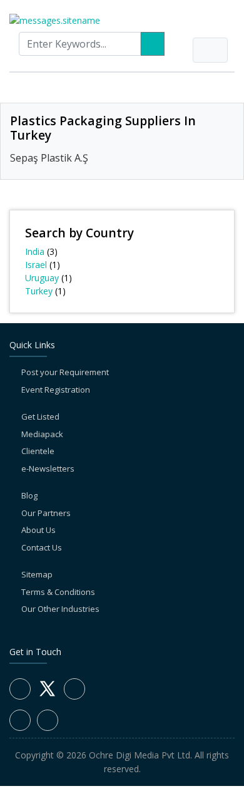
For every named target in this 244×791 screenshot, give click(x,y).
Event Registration (55, 389)
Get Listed (40, 416)
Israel (36, 265)
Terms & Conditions (58, 591)
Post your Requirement (65, 372)
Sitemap (37, 574)
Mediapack (42, 434)
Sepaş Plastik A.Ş (49, 158)
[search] (153, 44)
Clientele (37, 451)
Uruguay (42, 278)
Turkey (39, 291)
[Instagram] (20, 720)
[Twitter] (47, 695)
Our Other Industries (60, 608)
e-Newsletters (47, 468)
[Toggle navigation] (210, 50)
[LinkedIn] (74, 689)
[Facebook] (20, 689)
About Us (38, 529)
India (34, 251)
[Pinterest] (47, 720)
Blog (29, 495)
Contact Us (41, 547)
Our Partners (46, 513)
